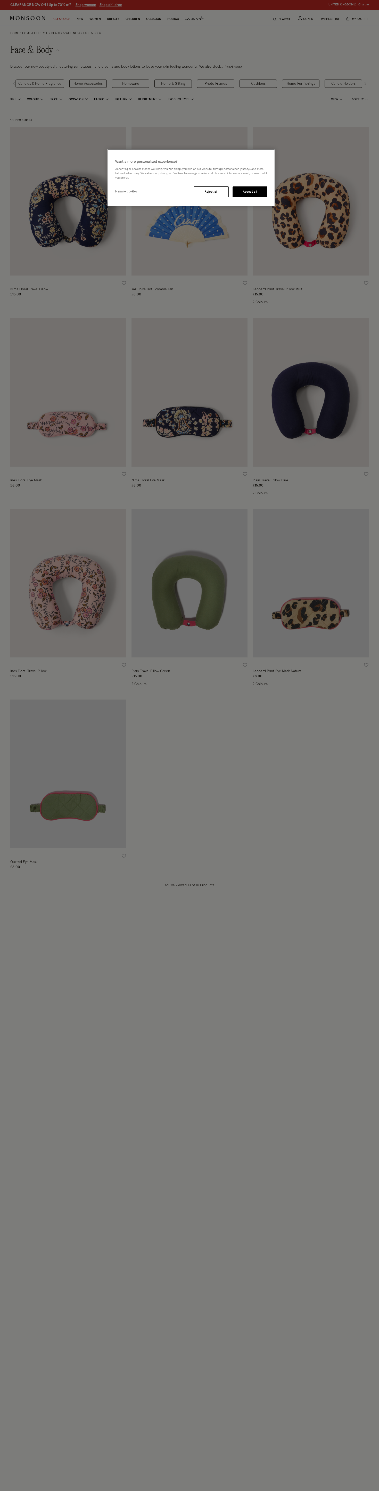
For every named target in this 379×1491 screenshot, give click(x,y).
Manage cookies (126, 191)
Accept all (250, 192)
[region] (191, 177)
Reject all (211, 192)
